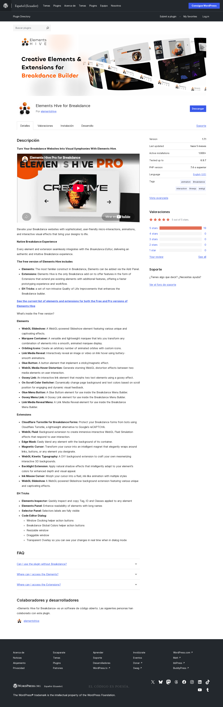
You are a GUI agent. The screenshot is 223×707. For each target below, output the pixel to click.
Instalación (67, 125)
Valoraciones (45, 125)
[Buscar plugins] (47, 28)
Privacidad (18, 668)
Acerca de (18, 652)
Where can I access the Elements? (37, 574)
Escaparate (59, 652)
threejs (192, 188)
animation (186, 182)
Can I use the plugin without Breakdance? (42, 564)
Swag (137, 668)
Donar (138, 663)
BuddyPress (181, 668)
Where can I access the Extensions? (39, 584)
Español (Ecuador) (53, 686)
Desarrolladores (101, 663)
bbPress (179, 663)
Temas (56, 657)
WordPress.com (183, 652)
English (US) (199, 174)
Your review (156, 256)
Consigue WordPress (204, 5)
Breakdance (199, 182)
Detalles (25, 125)
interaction (181, 188)
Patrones (58, 668)
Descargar (198, 108)
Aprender (98, 652)
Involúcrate (139, 652)
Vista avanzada (158, 198)
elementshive (48, 111)
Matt (177, 657)
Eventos (137, 657)
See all (202, 256)
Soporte (201, 125)
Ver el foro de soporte (162, 284)
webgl (202, 188)
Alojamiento (19, 663)
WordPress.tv (101, 668)
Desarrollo (87, 125)
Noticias (17, 657)
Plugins (57, 663)
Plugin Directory (21, 16)
